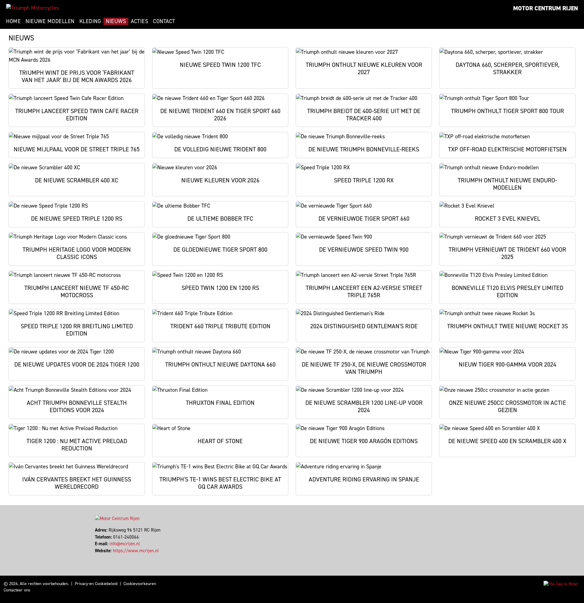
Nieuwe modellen (50, 21)
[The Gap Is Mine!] (561, 584)
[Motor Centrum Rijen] (32, 8)
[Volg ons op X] (98, 557)
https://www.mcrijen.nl (136, 551)
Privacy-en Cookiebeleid (96, 584)
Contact (164, 21)
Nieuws (116, 21)
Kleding (90, 21)
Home (13, 21)
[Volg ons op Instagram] (101, 557)
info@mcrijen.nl (124, 544)
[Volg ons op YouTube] (104, 557)
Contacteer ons (17, 590)
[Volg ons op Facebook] (95, 557)
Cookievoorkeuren (139, 584)
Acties (139, 21)
